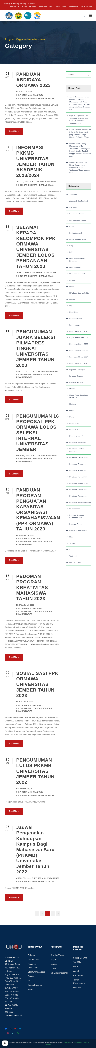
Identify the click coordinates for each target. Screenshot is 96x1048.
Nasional (72, 404)
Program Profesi (75, 524)
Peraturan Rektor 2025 (78, 490)
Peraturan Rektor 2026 (78, 496)
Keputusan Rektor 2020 (78, 331)
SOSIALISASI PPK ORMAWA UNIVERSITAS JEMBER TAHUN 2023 (37, 684)
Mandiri (72, 389)
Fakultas (72, 280)
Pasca (71, 417)
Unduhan (77, 988)
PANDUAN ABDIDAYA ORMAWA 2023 (33, 80)
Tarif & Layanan (61, 6)
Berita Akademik (75, 233)
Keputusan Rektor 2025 (78, 363)
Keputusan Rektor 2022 (78, 344)
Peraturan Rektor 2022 (78, 470)
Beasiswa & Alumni (76, 214)
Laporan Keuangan (77, 370)
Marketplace (73, 6)
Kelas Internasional (59, 973)
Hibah (71, 287)
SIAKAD (77, 962)
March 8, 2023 (23, 456)
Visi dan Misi (33, 960)
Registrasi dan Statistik (78, 530)
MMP (75, 967)
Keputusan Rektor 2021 (78, 338)
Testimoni (73, 556)
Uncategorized (75, 562)
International (14, 6)
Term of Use (68, 1042)
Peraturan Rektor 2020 (78, 458)
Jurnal (76, 971)
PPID (51, 6)
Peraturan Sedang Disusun (80, 502)
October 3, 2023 (24, 92)
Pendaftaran (74, 423)
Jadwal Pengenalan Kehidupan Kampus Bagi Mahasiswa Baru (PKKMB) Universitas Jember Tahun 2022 (35, 849)
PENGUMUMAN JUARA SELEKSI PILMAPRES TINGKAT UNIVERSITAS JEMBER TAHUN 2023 (35, 348)
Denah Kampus (35, 985)
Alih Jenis (73, 207)
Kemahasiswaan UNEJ (32, 95)
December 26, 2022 (25, 789)
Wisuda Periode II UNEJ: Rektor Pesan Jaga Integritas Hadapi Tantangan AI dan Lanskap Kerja (79, 167)
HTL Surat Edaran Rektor (79, 293)
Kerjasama (43, 6)
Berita (71, 227)
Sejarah (31, 955)
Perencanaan (74, 509)
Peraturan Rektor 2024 (78, 483)
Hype (71, 306)
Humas (72, 299)
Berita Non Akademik (77, 239)
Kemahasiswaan (75, 319)
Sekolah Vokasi (57, 955)
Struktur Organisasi (36, 972)
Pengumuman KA (76, 436)
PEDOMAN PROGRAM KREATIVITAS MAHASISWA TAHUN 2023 (32, 587)
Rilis (71, 537)
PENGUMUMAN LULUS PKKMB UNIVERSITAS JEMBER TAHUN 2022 (35, 771)
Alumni (24, 6)
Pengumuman (25, 374)
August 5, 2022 (23, 878)
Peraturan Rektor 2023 (78, 477)
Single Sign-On (86, 6)
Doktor (53, 968)
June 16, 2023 (22, 273)
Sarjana (54, 960)
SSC (71, 550)
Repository (78, 975)
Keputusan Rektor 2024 (78, 357)
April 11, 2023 (23, 372)
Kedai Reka (73, 312)
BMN (71, 252)
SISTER (72, 543)
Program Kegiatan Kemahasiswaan (36, 98)
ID (5, 1043)
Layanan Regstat (76, 382)
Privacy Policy (77, 1042)
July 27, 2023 (22, 182)
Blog (71, 246)
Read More (14, 131)
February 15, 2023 (25, 535)
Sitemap (31, 990)
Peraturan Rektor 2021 (78, 464)
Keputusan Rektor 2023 (78, 350)
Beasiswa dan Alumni (77, 220)
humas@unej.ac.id (13, 1015)
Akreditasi (32, 6)
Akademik (73, 195)
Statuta (31, 976)
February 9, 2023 (24, 702)
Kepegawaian (74, 325)
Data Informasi (75, 267)
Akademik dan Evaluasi (78, 201)
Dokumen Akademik (77, 274)
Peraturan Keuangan (77, 442)
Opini (71, 410)
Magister (54, 964)
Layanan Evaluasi (76, 376)
